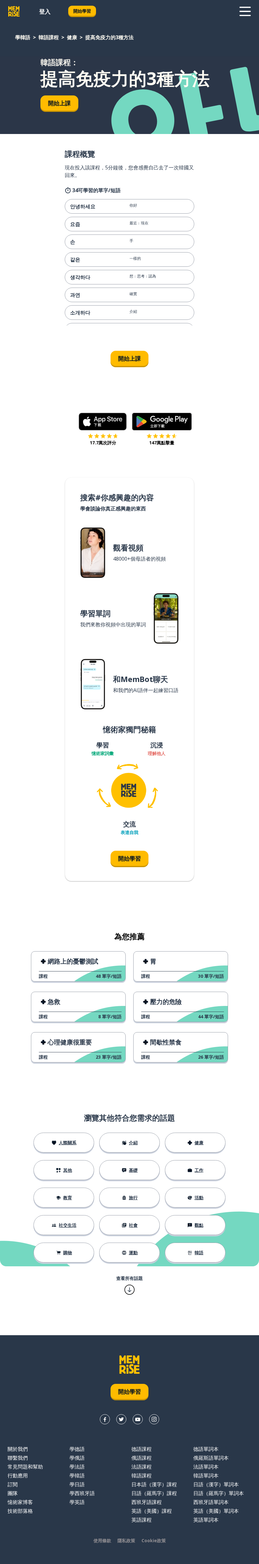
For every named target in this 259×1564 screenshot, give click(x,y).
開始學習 (82, 11)
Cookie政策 (154, 1540)
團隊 (13, 1493)
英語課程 (141, 1519)
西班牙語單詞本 (211, 1502)
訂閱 (13, 1484)
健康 (72, 37)
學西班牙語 (82, 1493)
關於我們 (18, 1448)
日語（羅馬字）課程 (154, 1493)
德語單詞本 (206, 1448)
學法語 (77, 1466)
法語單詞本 (206, 1466)
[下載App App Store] (103, 421)
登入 (45, 11)
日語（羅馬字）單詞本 (218, 1493)
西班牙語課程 (146, 1502)
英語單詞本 (206, 1519)
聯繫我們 (18, 1457)
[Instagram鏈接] (154, 1419)
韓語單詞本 (206, 1475)
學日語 (77, 1484)
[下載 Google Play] (162, 421)
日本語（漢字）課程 (154, 1484)
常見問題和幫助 (25, 1466)
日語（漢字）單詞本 (216, 1484)
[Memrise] (13, 11)
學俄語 (77, 1457)
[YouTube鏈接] (138, 1419)
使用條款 (102, 1540)
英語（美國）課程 (151, 1510)
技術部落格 (20, 1510)
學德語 (77, 1448)
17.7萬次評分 (103, 443)
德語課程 (141, 1448)
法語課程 (141, 1466)
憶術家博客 (20, 1502)
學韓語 (22, 37)
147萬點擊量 (161, 443)
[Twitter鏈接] (121, 1419)
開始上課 (59, 103)
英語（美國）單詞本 (216, 1510)
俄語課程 (141, 1457)
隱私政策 (126, 1540)
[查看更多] (245, 11)
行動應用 (18, 1475)
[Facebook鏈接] (105, 1419)
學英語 (77, 1502)
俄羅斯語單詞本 (211, 1457)
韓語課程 (49, 37)
